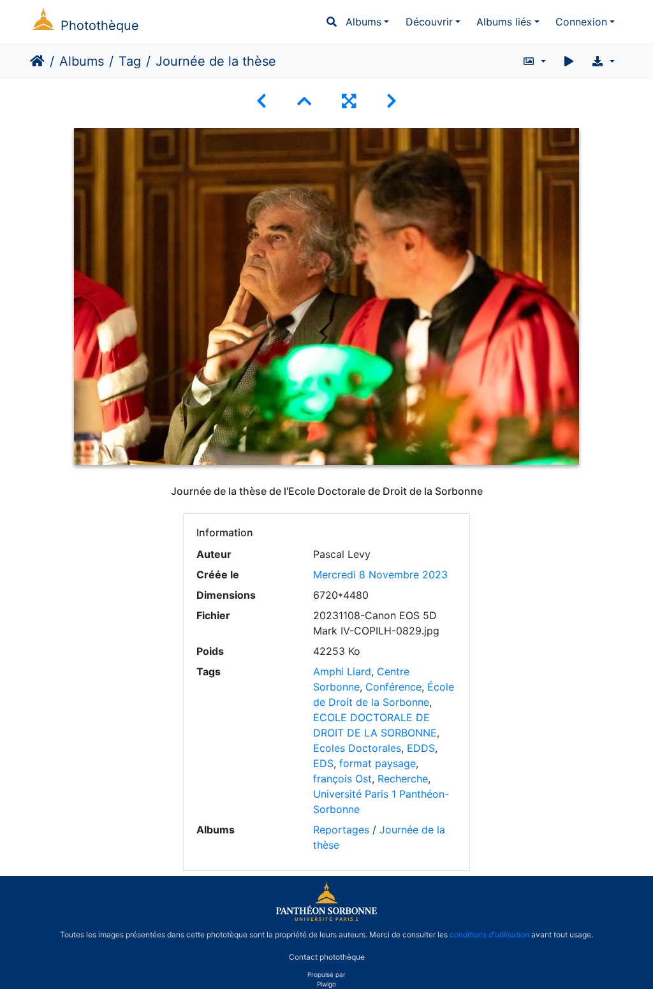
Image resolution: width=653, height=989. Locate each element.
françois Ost (342, 778)
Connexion (581, 21)
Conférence (393, 686)
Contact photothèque (327, 956)
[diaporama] (568, 61)
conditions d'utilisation (489, 934)
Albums (363, 21)
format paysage (377, 763)
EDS (323, 763)
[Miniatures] (304, 101)
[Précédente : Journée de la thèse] (261, 101)
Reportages (341, 829)
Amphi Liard (342, 671)
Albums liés (503, 21)
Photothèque (100, 25)
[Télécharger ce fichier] (603, 61)
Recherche (403, 778)
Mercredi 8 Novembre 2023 (380, 574)
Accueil (37, 61)
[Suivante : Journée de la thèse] (391, 101)
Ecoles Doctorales (357, 748)
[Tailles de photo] (534, 61)
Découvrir (429, 21)
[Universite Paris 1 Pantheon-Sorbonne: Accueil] (326, 918)
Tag (130, 61)
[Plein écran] (348, 101)
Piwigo (326, 984)
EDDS (421, 748)
